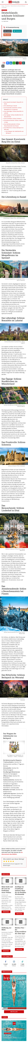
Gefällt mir (5, 960)
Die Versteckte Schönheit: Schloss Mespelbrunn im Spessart (13, 108)
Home (3, 6)
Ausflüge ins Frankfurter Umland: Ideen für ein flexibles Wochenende (20, 890)
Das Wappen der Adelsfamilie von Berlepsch (15, 132)
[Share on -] (7, 63)
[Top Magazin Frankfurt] (14, 2)
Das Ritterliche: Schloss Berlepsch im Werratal (13, 128)
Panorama (7, 6)
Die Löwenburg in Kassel (10, 105)
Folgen (14, 960)
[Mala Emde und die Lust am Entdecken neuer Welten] (7, 880)
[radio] (4, 861)
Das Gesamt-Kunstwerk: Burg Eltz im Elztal (13, 103)
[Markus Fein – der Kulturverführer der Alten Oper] (20, 922)
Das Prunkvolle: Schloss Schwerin (12, 118)
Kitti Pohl (6, 21)
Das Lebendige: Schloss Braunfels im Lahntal (13, 112)
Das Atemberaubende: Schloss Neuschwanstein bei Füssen (12, 125)
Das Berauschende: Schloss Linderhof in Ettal (14, 121)
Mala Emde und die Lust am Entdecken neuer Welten (7, 889)
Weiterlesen (6, 911)
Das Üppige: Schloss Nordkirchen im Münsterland (13, 115)
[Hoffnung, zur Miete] (7, 922)
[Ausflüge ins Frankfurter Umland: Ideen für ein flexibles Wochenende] (20, 880)
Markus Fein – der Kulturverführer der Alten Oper (20, 930)
